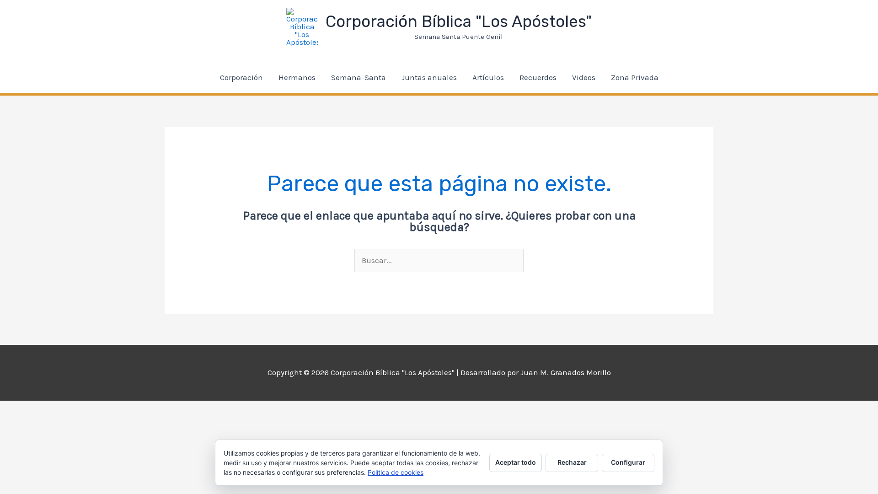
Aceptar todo (515, 462)
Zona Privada (634, 77)
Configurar (628, 462)
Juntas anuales (429, 77)
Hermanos (297, 77)
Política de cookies (395, 472)
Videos (583, 77)
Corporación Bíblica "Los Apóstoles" (459, 21)
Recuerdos (538, 77)
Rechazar (572, 462)
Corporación (241, 77)
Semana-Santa (358, 77)
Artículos (488, 77)
